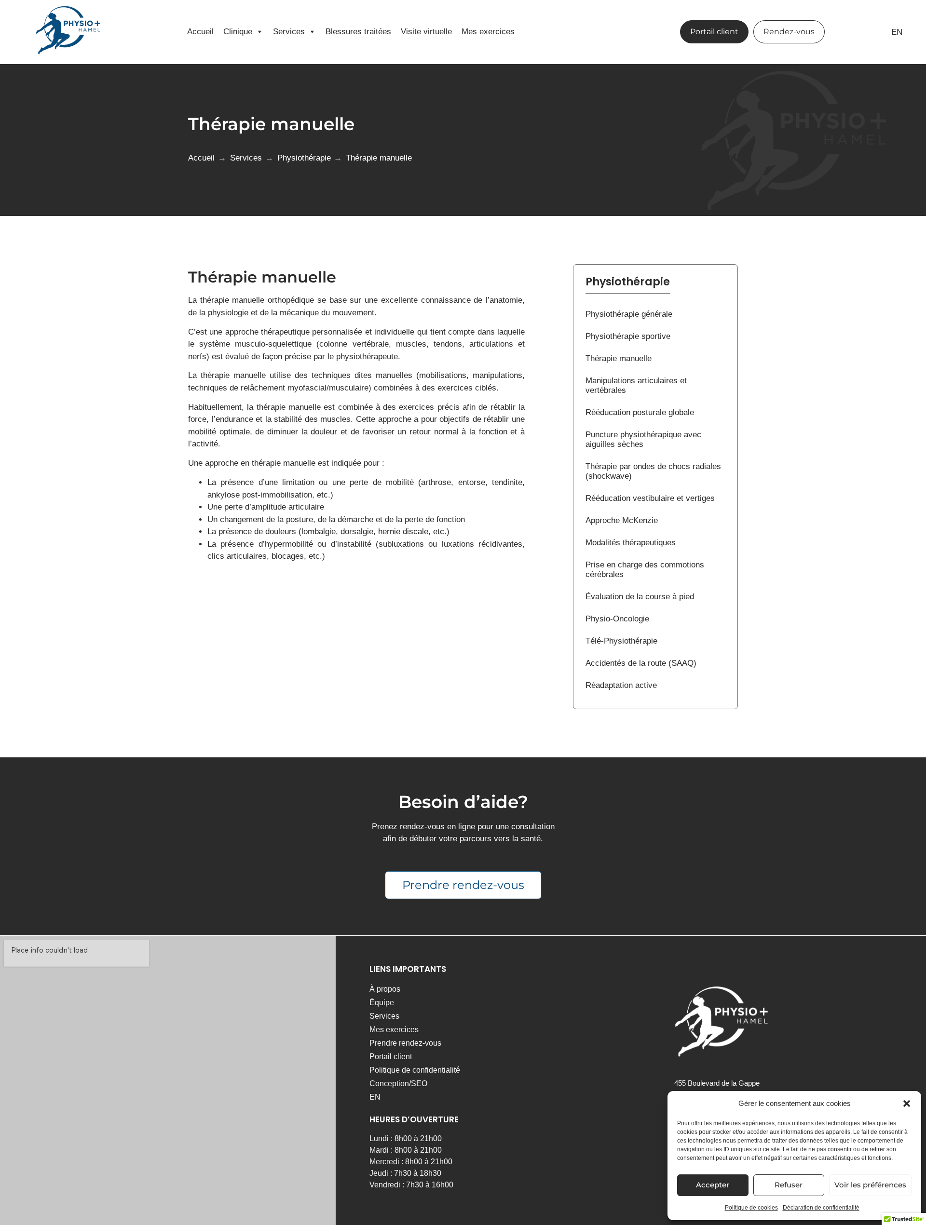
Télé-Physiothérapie (621, 641)
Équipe (381, 1002)
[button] (907, 1103)
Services (289, 31)
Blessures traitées (358, 31)
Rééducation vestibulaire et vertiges (650, 498)
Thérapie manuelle (619, 358)
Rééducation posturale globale (640, 412)
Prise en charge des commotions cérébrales (645, 569)
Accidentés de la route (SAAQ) (641, 663)
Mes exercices (488, 31)
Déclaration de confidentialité (821, 1207)
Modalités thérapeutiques (631, 542)
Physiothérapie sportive (628, 336)
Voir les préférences (870, 1184)
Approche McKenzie (622, 520)
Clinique (237, 31)
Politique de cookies (751, 1207)
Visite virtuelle (426, 31)
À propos (384, 989)
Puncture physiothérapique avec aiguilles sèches (643, 439)
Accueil (200, 31)
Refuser (789, 1184)
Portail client (390, 1056)
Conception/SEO (398, 1083)
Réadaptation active (621, 685)
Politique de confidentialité (414, 1070)
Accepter (712, 1184)
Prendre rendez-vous (405, 1043)
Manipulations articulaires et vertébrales (636, 385)
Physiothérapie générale (629, 314)
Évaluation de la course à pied (640, 596)
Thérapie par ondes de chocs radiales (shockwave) (653, 471)
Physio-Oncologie (617, 618)
